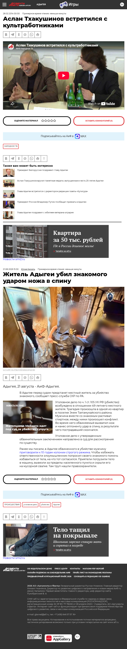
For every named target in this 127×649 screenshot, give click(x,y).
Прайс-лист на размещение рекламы (92, 573)
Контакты (75, 569)
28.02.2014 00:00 (11, 13)
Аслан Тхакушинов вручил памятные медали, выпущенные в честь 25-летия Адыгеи (60, 180)
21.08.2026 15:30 (11, 269)
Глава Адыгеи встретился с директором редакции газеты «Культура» (52, 191)
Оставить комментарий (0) (99, 121)
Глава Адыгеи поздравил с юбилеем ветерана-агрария (45, 212)
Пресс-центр (61, 569)
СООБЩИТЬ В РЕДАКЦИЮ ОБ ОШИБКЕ (92, 576)
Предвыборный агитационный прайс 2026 (49, 576)
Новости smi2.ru (14, 259)
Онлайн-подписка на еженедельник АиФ (48, 573)
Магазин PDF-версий (93, 569)
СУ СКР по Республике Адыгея (19, 369)
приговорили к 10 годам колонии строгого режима (55, 452)
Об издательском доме (39, 569)
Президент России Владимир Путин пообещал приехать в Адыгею (51, 202)
